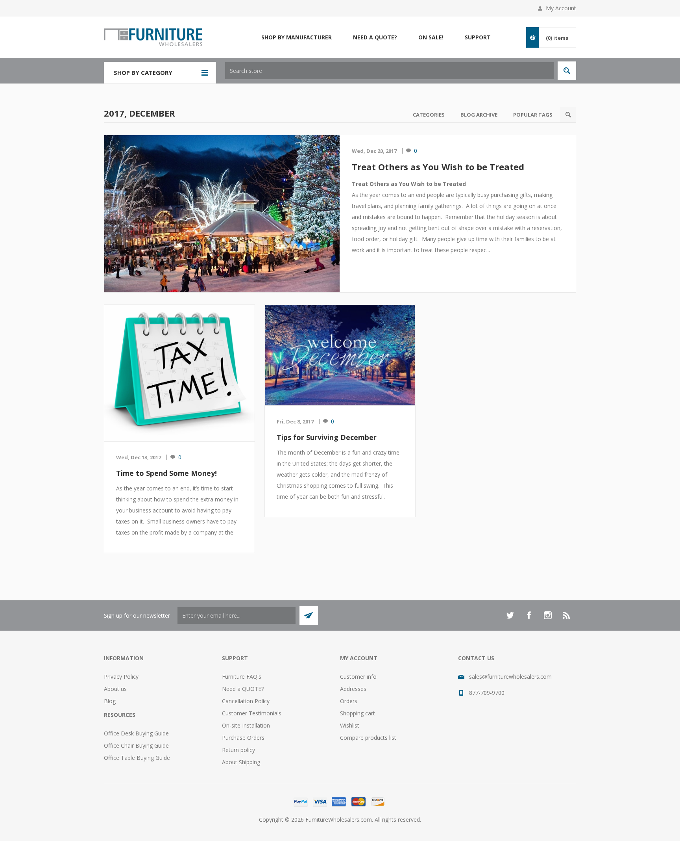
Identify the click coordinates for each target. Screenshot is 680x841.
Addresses (353, 688)
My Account (561, 8)
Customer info (358, 676)
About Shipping (241, 762)
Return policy (238, 750)
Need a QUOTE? (243, 688)
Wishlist (349, 725)
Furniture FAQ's (241, 676)
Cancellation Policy (246, 701)
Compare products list (368, 737)
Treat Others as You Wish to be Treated (438, 167)
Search (568, 115)
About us (115, 688)
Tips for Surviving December (327, 437)
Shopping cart (357, 713)
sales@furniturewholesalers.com (510, 676)
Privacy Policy (121, 676)
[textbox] (389, 70)
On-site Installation (246, 725)
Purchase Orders (243, 737)
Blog (110, 701)
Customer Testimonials (251, 713)
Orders (348, 701)
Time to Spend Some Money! (166, 473)
